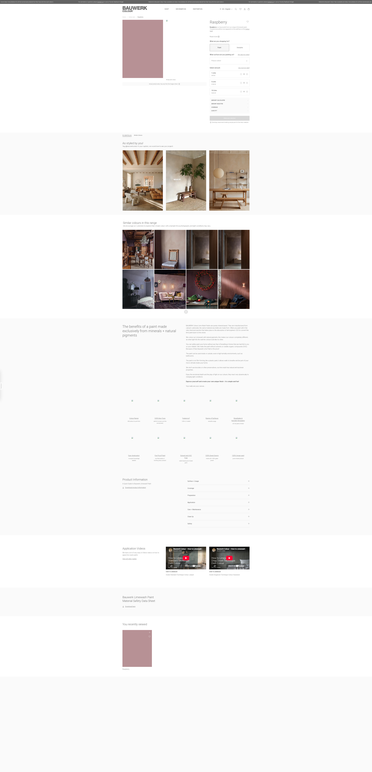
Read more (213, 37)
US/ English (226, 9)
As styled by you (127, 135)
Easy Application (134, 456)
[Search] (236, 9)
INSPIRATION (197, 9)
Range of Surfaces (212, 418)
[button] (143, 180)
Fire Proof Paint (160, 456)
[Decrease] (241, 74)
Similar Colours (138, 135)
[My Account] (244, 9)
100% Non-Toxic (160, 418)
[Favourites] (240, 9)
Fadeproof (186, 418)
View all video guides (129, 559)
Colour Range (134, 418)
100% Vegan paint (238, 456)
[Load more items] (186, 312)
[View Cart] (249, 9)
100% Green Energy (212, 456)
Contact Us (36, 2)
